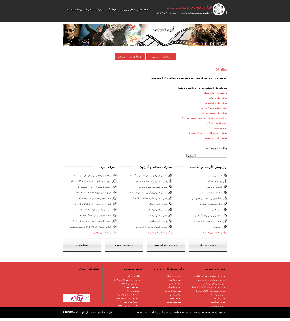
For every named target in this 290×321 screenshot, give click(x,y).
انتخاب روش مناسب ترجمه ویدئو (207, 198)
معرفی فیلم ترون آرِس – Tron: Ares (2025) (147, 192)
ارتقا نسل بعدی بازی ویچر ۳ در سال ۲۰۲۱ (92, 175)
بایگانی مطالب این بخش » (215, 232)
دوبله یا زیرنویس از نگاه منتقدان (207, 220)
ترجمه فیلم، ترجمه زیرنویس (189, 9)
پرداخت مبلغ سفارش (72, 9)
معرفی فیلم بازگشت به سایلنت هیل (151, 181)
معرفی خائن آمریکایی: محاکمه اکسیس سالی (207, 133)
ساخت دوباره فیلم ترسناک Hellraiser (94, 198)
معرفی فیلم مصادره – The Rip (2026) (150, 198)
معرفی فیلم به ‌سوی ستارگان (214, 112)
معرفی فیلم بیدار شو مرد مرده (153, 186)
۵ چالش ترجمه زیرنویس (211, 192)
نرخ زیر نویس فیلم (208, 244)
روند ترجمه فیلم (215, 181)
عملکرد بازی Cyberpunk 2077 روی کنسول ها (90, 226)
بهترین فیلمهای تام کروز (216, 122)
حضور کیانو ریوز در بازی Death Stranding (92, 220)
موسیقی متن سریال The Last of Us (95, 209)
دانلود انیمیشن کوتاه (174, 276)
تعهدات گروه (111, 9)
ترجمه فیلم (217, 209)
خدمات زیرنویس (214, 186)
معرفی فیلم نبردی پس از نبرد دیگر (151, 226)
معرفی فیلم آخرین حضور (216, 138)
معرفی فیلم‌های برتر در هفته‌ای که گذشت (148, 175)
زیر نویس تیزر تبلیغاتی (124, 244)
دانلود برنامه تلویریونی (173, 291)
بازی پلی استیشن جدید (129, 298)
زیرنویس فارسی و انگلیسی (129, 280)
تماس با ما (88, 9)
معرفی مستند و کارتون (131, 306)
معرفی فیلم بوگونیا (158, 220)
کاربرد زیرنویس (215, 175)
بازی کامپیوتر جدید (131, 302)
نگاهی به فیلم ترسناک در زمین (213, 107)
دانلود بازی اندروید (175, 280)
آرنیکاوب (84, 312)
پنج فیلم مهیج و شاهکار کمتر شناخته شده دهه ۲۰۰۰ (204, 117)
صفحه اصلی (142, 9)
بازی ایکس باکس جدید (129, 295)
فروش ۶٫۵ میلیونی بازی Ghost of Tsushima (91, 181)
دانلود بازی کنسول (175, 287)
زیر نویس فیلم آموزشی (166, 244)
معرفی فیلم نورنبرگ (157, 209)
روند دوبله (217, 226)
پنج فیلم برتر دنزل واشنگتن (215, 92)
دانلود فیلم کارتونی (175, 295)
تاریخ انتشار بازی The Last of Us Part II (93, 192)
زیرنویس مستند (132, 287)
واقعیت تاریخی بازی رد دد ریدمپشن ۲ (94, 186)
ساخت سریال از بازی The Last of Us (94, 215)
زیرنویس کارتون (131, 283)
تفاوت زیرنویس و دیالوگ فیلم (208, 215)
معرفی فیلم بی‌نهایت (217, 97)
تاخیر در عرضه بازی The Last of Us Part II (92, 203)
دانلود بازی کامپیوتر (175, 283)
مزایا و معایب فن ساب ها (211, 203)
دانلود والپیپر (135, 276)
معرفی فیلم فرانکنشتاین (216, 102)
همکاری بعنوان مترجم (129, 56)
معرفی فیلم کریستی (157, 215)
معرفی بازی (135, 291)
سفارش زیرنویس (127, 9)
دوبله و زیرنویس (219, 128)
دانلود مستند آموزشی (174, 302)
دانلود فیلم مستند (175, 298)
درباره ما (99, 9)
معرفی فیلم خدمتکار (158, 203)
